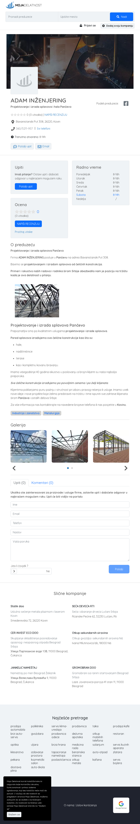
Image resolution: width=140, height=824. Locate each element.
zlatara (117, 752)
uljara (34, 744)
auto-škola (38, 767)
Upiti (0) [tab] (19, 483)
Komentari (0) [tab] (42, 483)
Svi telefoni (43, 128)
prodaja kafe (121, 726)
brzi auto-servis (17, 735)
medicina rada (77, 746)
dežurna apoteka (77, 735)
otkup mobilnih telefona (98, 737)
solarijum (98, 744)
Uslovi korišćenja (86, 805)
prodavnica (79, 726)
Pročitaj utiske (23, 232)
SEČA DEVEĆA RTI (83, 606)
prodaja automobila (18, 727)
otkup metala (76, 761)
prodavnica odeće (59, 735)
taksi (96, 726)
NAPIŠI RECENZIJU (56, 114)
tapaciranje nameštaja (59, 753)
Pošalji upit (24, 146)
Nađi (123, 16)
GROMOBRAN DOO (84, 667)
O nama (69, 805)
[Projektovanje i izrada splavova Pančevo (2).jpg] (29, 446)
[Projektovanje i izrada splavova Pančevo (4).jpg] (111, 446)
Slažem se (14, 814)
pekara (15, 759)
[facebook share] (126, 103)
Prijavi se (89, 25)
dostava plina (16, 768)
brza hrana (59, 744)
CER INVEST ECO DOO (24, 633)
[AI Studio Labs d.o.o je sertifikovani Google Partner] (121, 805)
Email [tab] (45, 146)
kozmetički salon (37, 761)
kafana (97, 759)
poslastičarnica (61, 759)
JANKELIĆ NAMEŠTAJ (24, 667)
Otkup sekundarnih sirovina (90, 633)
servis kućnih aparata (121, 746)
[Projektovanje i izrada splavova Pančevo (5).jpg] (70, 446)
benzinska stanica (78, 753)
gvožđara (37, 733)
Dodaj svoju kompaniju (119, 25)
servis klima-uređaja (59, 727)
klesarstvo (17, 752)
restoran (118, 733)
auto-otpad (100, 752)
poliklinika (37, 726)
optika (15, 744)
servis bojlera (117, 761)
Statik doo (17, 606)
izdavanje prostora (37, 753)
